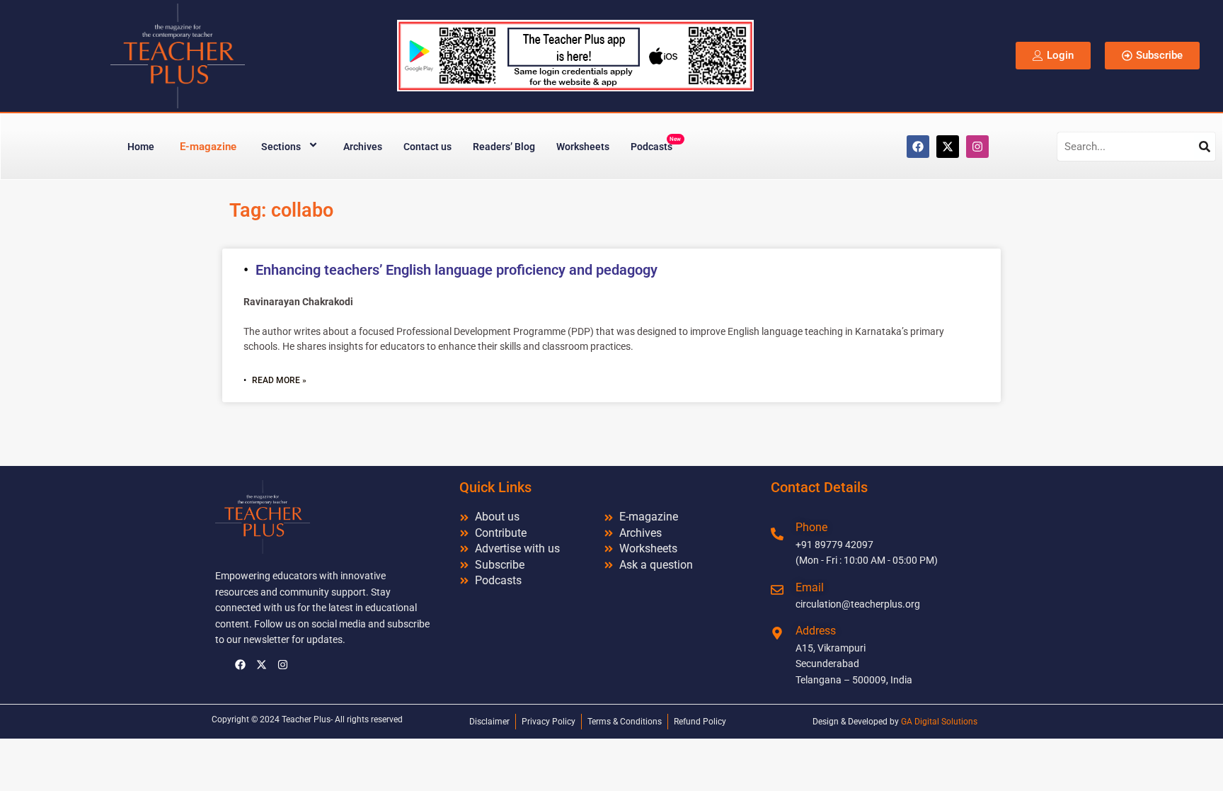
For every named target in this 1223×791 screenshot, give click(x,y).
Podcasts (656, 144)
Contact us (427, 146)
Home (140, 146)
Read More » (279, 380)
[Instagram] (977, 146)
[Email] (777, 590)
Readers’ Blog (504, 146)
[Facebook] (918, 146)
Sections (281, 146)
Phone (811, 527)
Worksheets (582, 146)
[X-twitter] (947, 146)
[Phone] (777, 534)
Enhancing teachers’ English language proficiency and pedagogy (456, 269)
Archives (362, 146)
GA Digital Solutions (939, 722)
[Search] (1204, 146)
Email (810, 587)
